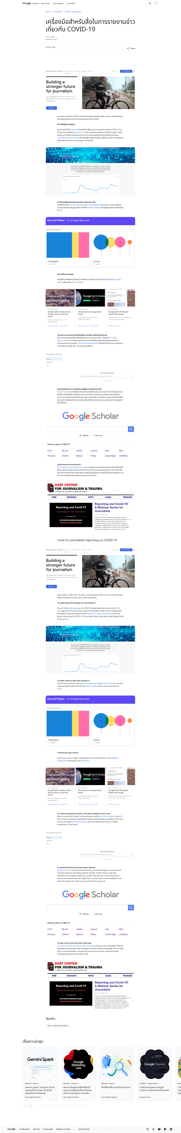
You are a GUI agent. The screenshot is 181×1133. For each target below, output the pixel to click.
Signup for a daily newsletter (99, 613)
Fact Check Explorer (108, 816)
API (68, 340)
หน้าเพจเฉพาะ (74, 129)
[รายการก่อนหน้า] (25, 1106)
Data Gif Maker (92, 686)
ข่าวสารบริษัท (71, 3)
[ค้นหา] (150, 3)
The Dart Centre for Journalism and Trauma (74, 946)
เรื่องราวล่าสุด (45, 3)
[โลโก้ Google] (11, 1129)
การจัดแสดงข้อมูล (94, 205)
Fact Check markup (79, 822)
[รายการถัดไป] (30, 1106)
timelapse (85, 761)
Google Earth (62, 761)
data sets (83, 683)
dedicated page (75, 608)
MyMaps (111, 279)
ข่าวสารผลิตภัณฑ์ (58, 3)
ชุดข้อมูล (72, 205)
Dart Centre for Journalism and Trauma (72, 467)
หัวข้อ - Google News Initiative (58, 1026)
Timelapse (79, 282)
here (67, 619)
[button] (131, 48)
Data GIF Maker (94, 207)
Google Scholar (63, 392)
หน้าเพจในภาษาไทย (79, 132)
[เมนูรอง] (155, 3)
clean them (92, 683)
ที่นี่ (92, 140)
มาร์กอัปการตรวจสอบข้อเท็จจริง (88, 343)
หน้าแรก (48, 12)
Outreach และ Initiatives (73, 12)
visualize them (107, 683)
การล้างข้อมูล (80, 205)
